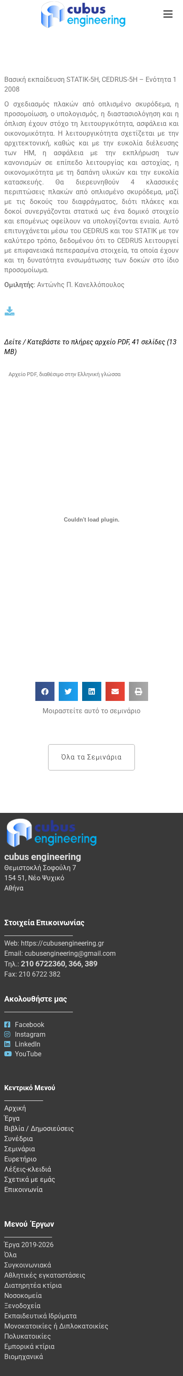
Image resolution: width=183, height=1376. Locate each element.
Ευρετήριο (20, 1159)
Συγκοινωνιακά (27, 1265)
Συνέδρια (18, 1139)
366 (75, 963)
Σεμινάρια (19, 1149)
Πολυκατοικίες (27, 1336)
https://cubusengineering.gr (62, 943)
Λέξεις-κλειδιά (27, 1169)
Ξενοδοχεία (22, 1306)
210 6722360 (43, 963)
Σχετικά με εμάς (29, 1179)
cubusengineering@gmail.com (70, 953)
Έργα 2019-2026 (29, 1245)
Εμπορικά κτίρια (29, 1347)
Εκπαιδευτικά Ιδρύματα (40, 1316)
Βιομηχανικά (23, 1357)
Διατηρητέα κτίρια (33, 1285)
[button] (44, 691)
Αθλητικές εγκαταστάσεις (45, 1275)
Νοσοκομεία (23, 1296)
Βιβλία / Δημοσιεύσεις (39, 1129)
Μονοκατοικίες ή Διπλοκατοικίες (56, 1326)
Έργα (12, 1118)
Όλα (10, 1255)
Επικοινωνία (23, 1190)
